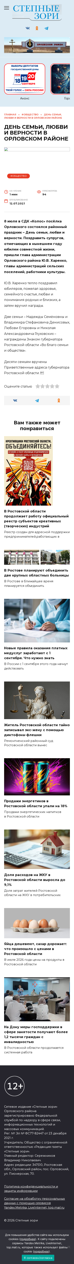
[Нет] (69, 1247)
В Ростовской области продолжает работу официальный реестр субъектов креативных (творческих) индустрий (36, 518)
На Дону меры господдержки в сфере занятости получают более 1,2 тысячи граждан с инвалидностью (36, 1034)
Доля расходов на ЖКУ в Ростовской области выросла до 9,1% (34, 880)
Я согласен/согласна (38, 1257)
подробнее (27, 1239)
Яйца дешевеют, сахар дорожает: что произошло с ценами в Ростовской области (35, 949)
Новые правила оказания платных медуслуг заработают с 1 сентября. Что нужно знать (35, 653)
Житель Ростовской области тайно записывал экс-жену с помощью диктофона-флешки (37, 730)
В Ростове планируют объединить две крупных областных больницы (36, 572)
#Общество (18, 175)
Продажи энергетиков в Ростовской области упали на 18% (35, 803)
